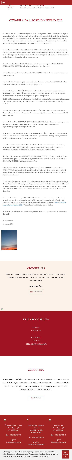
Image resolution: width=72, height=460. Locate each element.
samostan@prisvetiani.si (36, 444)
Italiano (69, 2)
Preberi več (37, 398)
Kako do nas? (38, 291)
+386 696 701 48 (60, 435)
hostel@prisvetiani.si (58, 442)
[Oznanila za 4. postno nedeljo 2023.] (36, 240)
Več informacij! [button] (43, 456)
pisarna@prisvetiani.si (13, 442)
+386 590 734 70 (15, 435)
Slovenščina (63, 2)
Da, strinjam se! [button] (65, 454)
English (66, 2)
